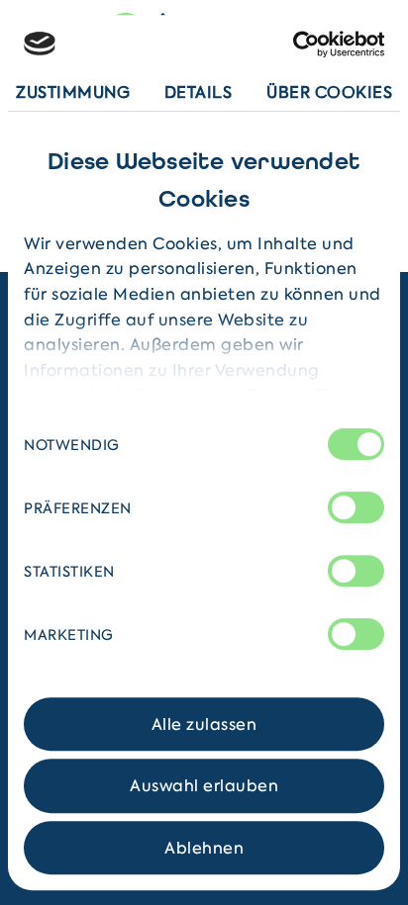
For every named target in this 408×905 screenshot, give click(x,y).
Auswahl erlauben (204, 786)
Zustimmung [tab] (73, 92)
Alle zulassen (204, 724)
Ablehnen (204, 848)
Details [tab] (198, 92)
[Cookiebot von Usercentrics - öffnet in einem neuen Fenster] (297, 44)
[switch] (356, 507)
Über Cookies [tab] (329, 92)
